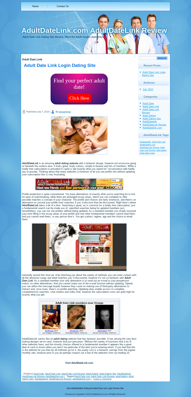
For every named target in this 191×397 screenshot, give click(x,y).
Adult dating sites (147, 153)
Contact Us (63, 6)
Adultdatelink (41, 379)
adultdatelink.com (81, 379)
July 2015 (148, 89)
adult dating (122, 376)
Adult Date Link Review (73, 374)
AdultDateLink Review (33, 376)
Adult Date (38, 374)
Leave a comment (102, 379)
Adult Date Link (52, 374)
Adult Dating (92, 374)
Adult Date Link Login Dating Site (60, 65)
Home (35, 6)
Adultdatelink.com (55, 376)
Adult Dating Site (107, 374)
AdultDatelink (124, 374)
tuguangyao (65, 111)
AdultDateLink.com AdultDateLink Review (94, 30)
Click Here (79, 98)
